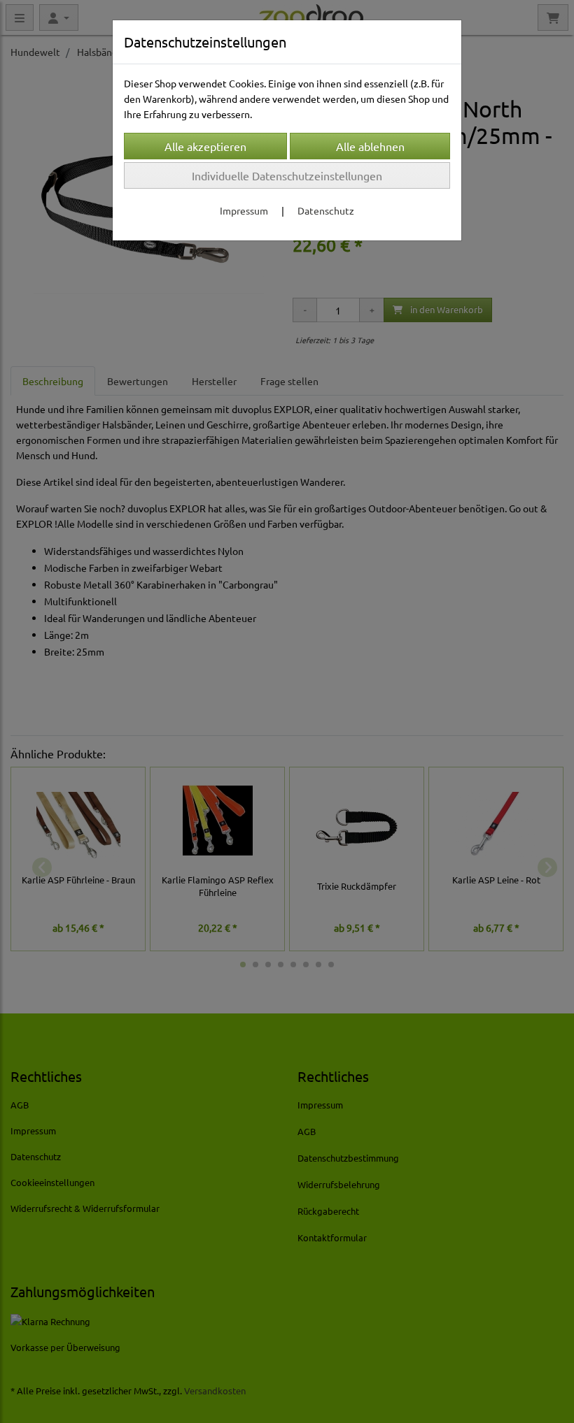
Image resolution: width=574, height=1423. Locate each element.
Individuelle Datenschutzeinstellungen (287, 175)
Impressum (244, 210)
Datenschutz (326, 210)
